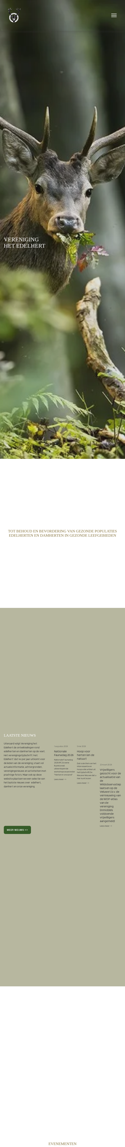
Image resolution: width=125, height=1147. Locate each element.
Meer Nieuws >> (17, 830)
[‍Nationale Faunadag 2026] (65, 740)
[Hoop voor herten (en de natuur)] (87, 740)
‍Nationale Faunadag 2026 (63, 753)
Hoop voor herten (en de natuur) (85, 754)
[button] (116, 734)
